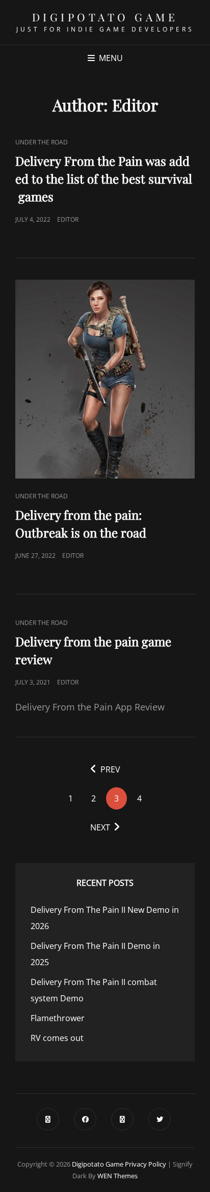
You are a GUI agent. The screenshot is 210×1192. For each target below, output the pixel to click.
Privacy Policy (145, 1164)
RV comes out (57, 1038)
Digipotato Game (105, 17)
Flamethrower (58, 1018)
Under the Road (41, 142)
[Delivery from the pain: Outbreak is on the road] (105, 379)
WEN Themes (117, 1175)
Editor (67, 219)
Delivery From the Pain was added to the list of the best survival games (103, 178)
